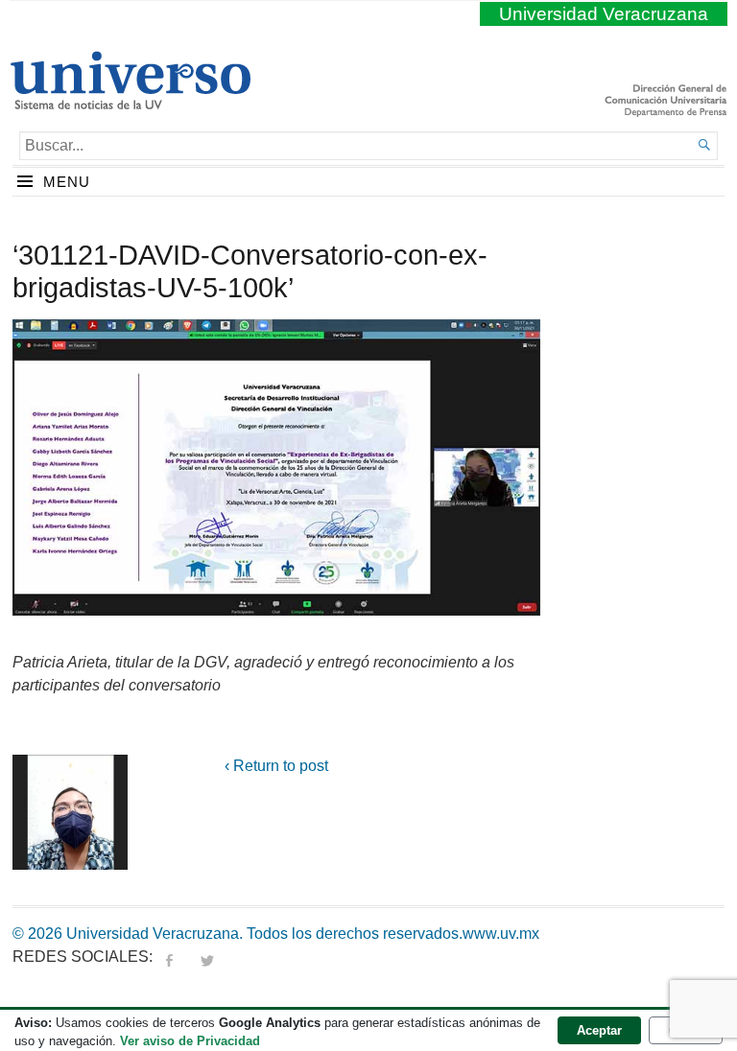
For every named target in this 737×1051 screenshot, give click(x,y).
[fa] (168, 956)
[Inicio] (130, 101)
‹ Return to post (276, 766)
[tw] (207, 956)
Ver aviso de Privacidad (190, 1041)
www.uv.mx (501, 933)
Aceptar (599, 1030)
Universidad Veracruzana (603, 14)
